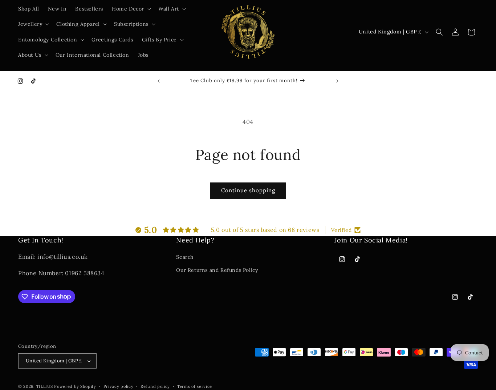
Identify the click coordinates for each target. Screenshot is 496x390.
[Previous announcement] (159, 81)
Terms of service (194, 386)
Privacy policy (118, 386)
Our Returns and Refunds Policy (217, 269)
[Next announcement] (337, 81)
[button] (130, 8)
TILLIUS (44, 386)
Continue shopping (248, 190)
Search (185, 257)
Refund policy (155, 386)
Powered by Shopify (75, 386)
